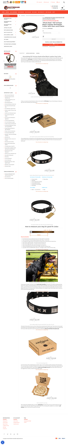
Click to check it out (53, 44)
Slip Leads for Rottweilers (9, 155)
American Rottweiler (8, 158)
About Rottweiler (8, 176)
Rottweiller (7, 156)
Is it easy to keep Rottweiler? (9, 120)
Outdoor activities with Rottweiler (10, 123)
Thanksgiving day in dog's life (9, 146)
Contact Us (55, 7)
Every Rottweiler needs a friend (10, 108)
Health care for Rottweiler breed (10, 113)
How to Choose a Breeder (9, 178)
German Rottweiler (8, 160)
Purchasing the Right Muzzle (9, 132)
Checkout (53, 2)
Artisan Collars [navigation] (23, 15)
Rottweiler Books (8, 166)
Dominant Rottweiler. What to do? (10, 104)
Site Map (4, 427)
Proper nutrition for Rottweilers (10, 131)
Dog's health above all (8, 102)
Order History (15, 420)
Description (22, 53)
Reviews (37, 53)
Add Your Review (52, 46)
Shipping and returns (30, 53)
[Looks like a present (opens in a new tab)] (42, 386)
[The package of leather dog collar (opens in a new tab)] (42, 346)
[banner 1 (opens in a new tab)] (10, 60)
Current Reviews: (45, 46)
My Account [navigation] (47, 2)
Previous (4, 61)
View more (6, 80)
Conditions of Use (6, 425)
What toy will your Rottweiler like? (10, 153)
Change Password (16, 422)
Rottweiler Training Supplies (9, 164)
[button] (64, 2)
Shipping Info (5, 420)
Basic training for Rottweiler (9, 95)
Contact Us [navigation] (40, 2)
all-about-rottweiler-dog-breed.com (16, 438)
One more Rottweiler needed (10, 122)
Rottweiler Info (7, 137)
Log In (59, 2)
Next (16, 61)
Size (43, 30)
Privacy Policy (5, 422)
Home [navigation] (19, 15)
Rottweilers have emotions (9, 141)
